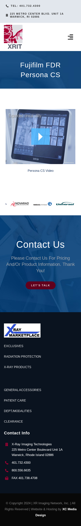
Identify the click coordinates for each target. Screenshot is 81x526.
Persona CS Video (40, 171)
